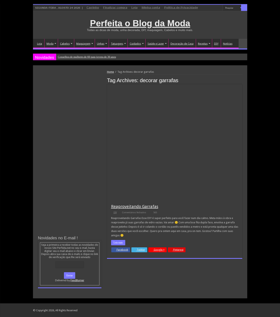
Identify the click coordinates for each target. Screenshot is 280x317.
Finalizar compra (115, 7)
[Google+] (207, 8)
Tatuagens (117, 43)
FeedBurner (77, 280)
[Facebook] (211, 8)
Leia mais (118, 242)
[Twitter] (215, 8)
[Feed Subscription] (241, 80)
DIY (216, 43)
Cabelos (65, 43)
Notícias (227, 43)
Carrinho (93, 7)
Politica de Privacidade (181, 7)
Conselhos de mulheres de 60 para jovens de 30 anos (87, 56)
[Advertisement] (69, 101)
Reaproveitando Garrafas (134, 206)
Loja (134, 7)
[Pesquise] (244, 8)
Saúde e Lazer (156, 43)
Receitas (203, 43)
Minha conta (151, 7)
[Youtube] (219, 8)
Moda (50, 43)
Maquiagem (83, 43)
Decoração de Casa (182, 43)
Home (110, 71)
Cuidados (135, 43)
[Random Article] (243, 43)
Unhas (100, 43)
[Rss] (204, 8)
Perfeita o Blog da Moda (140, 23)
